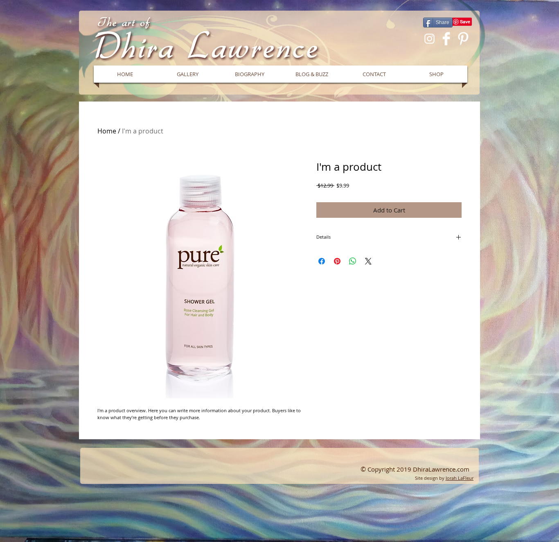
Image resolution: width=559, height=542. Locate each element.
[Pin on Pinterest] (337, 261)
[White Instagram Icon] (429, 38)
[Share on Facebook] (322, 261)
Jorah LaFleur (459, 478)
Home (106, 131)
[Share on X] (368, 261)
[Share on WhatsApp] (353, 261)
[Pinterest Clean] (463, 38)
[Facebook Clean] (446, 38)
